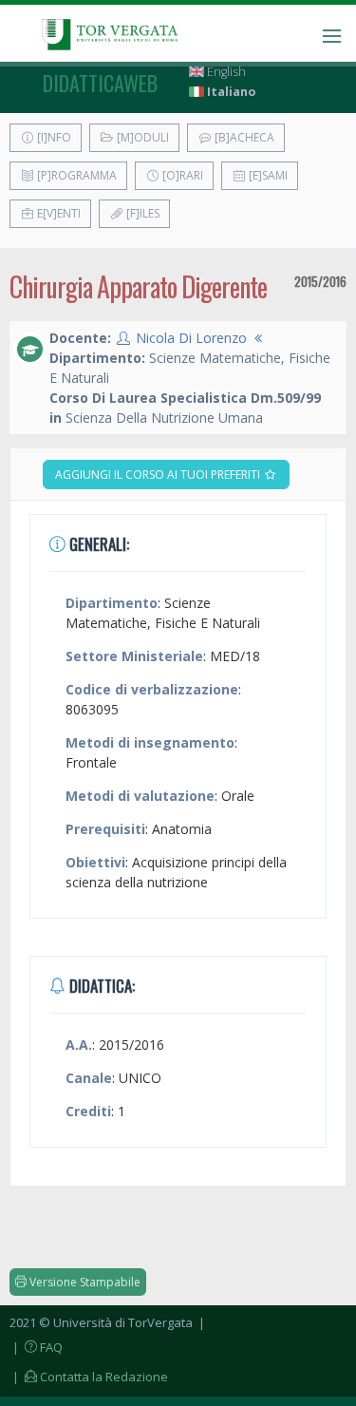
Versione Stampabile (84, 1282)
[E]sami (267, 175)
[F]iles (141, 213)
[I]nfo (52, 137)
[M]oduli (141, 137)
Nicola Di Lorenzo (191, 338)
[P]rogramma (75, 175)
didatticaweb (100, 82)
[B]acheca (243, 137)
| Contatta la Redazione (88, 1376)
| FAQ (36, 1347)
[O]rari (181, 175)
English (225, 72)
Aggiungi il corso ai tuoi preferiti (159, 474)
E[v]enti (57, 213)
